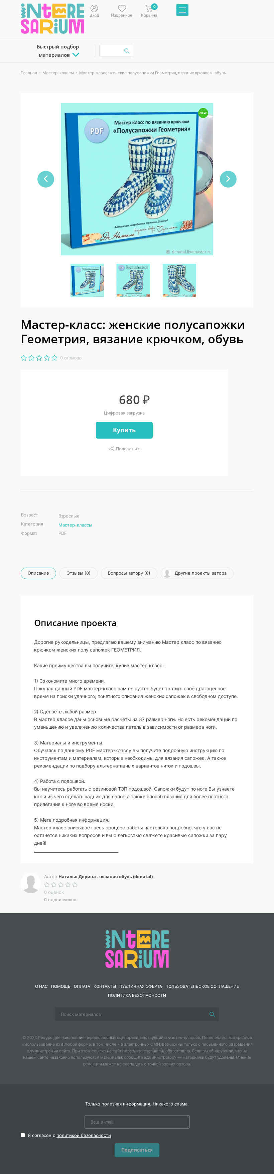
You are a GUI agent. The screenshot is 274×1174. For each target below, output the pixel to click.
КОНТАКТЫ (105, 986)
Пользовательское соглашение (202, 986)
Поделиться (128, 449)
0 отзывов (71, 357)
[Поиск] (212, 1014)
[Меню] (182, 10)
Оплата (82, 986)
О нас (41, 986)
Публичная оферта (140, 986)
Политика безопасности (137, 995)
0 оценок (54, 892)
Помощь (61, 986)
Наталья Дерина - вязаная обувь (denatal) (105, 876)
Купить (124, 430)
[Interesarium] (137, 948)
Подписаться (137, 1150)
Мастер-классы (75, 524)
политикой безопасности (83, 1135)
